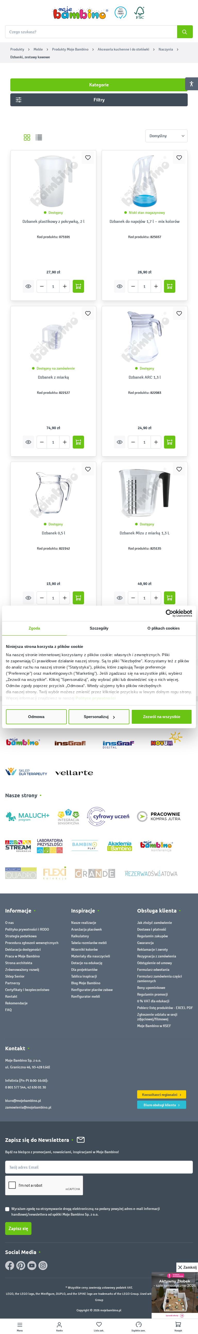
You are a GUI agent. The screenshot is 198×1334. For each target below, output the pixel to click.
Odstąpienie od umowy (154, 963)
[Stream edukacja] (18, 846)
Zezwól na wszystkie (161, 716)
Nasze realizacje (83, 923)
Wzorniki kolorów (84, 949)
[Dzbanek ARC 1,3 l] (144, 337)
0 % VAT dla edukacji (153, 1001)
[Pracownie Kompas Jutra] (158, 816)
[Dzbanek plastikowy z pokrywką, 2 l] (53, 181)
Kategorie (99, 85)
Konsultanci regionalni (160, 1094)
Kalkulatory (80, 936)
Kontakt (11, 996)
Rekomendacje (16, 1003)
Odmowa (36, 716)
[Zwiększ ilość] (64, 286)
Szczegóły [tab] (99, 628)
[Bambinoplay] (85, 846)
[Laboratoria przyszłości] (50, 846)
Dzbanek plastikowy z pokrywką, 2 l (53, 221)
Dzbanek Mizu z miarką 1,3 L (145, 533)
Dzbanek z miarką (53, 377)
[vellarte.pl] (74, 770)
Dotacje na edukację (86, 963)
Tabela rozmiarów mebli (89, 943)
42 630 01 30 (36, 1087)
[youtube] (31, 1265)
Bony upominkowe (151, 988)
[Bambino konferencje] (157, 846)
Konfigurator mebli (85, 996)
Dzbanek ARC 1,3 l (145, 377)
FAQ (8, 1010)
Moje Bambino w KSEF (154, 1026)
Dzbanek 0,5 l (53, 533)
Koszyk (178, 1330)
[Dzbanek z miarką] (53, 337)
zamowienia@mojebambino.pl (28, 1107)
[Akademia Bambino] (120, 846)
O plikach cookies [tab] (163, 628)
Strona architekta (18, 963)
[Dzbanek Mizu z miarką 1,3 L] (144, 493)
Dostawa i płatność (151, 929)
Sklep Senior (14, 976)
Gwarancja (145, 943)
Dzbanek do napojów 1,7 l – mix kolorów (145, 221)
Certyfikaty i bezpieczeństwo (27, 990)
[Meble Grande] (96, 873)
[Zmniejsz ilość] (42, 286)
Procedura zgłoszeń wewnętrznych (32, 943)
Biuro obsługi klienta (160, 1105)
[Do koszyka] (78, 286)
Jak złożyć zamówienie (154, 923)
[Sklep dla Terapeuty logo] (26, 770)
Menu (20, 1330)
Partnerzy (12, 983)
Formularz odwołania (153, 969)
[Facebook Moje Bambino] (9, 1265)
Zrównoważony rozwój (22, 969)
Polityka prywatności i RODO (27, 929)
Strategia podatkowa (21, 936)
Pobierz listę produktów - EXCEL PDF (165, 1008)
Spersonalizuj (96, 716)
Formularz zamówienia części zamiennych (159, 978)
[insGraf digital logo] (122, 740)
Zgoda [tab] (34, 628)
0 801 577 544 (15, 1087)
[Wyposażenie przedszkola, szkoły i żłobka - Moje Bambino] (80, 12)
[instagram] (42, 1265)
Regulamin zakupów (152, 936)
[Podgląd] (28, 286)
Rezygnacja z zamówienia (156, 956)
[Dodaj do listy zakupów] (88, 157)
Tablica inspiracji (84, 976)
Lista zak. (99, 1330)
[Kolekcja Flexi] (55, 873)
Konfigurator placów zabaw (92, 990)
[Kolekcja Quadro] (21, 873)
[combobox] (99, 31)
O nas (9, 923)
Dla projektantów (84, 969)
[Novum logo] (170, 740)
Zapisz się (18, 1228)
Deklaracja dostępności (23, 949)
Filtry (99, 100)
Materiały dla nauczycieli (90, 956)
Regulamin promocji (152, 994)
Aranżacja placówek (86, 929)
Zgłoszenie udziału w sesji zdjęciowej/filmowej (157, 1016)
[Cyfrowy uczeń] (109, 816)
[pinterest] (20, 1265)
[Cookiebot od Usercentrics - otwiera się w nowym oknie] (169, 613)
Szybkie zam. (138, 1330)
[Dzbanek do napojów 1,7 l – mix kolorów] (144, 181)
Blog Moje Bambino (85, 983)
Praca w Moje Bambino (22, 956)
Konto (59, 1330)
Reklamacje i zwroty (152, 949)
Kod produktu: (47, 237)
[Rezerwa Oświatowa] (151, 873)
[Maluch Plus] (27, 816)
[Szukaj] (185, 31)
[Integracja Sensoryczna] (68, 816)
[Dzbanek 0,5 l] (53, 493)
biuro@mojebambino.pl (23, 1101)
